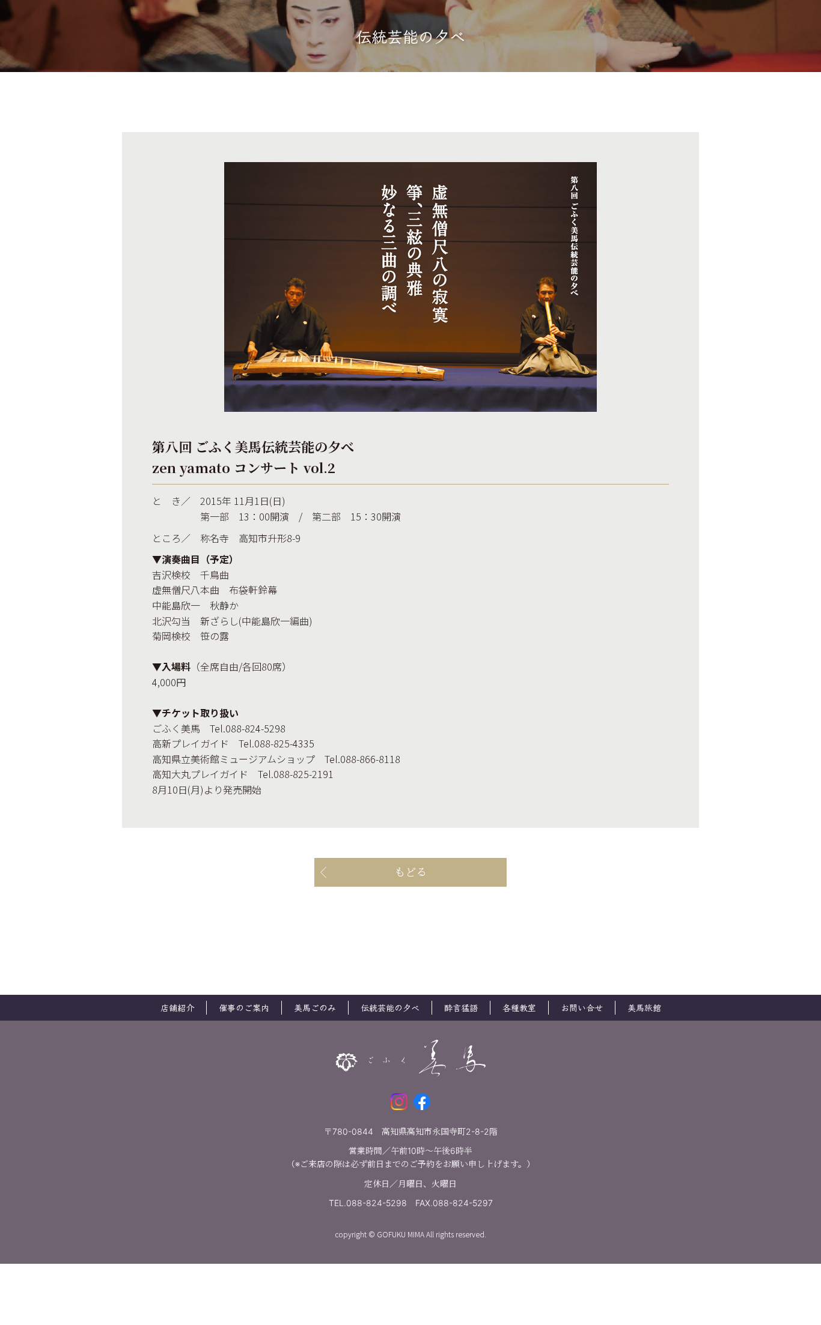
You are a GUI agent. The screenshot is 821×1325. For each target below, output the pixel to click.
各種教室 (519, 1007)
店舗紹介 (177, 1007)
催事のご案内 (244, 1007)
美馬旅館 (644, 1007)
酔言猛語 (461, 1007)
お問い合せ (582, 1007)
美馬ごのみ (315, 1007)
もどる (410, 872)
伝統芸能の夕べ (390, 1007)
